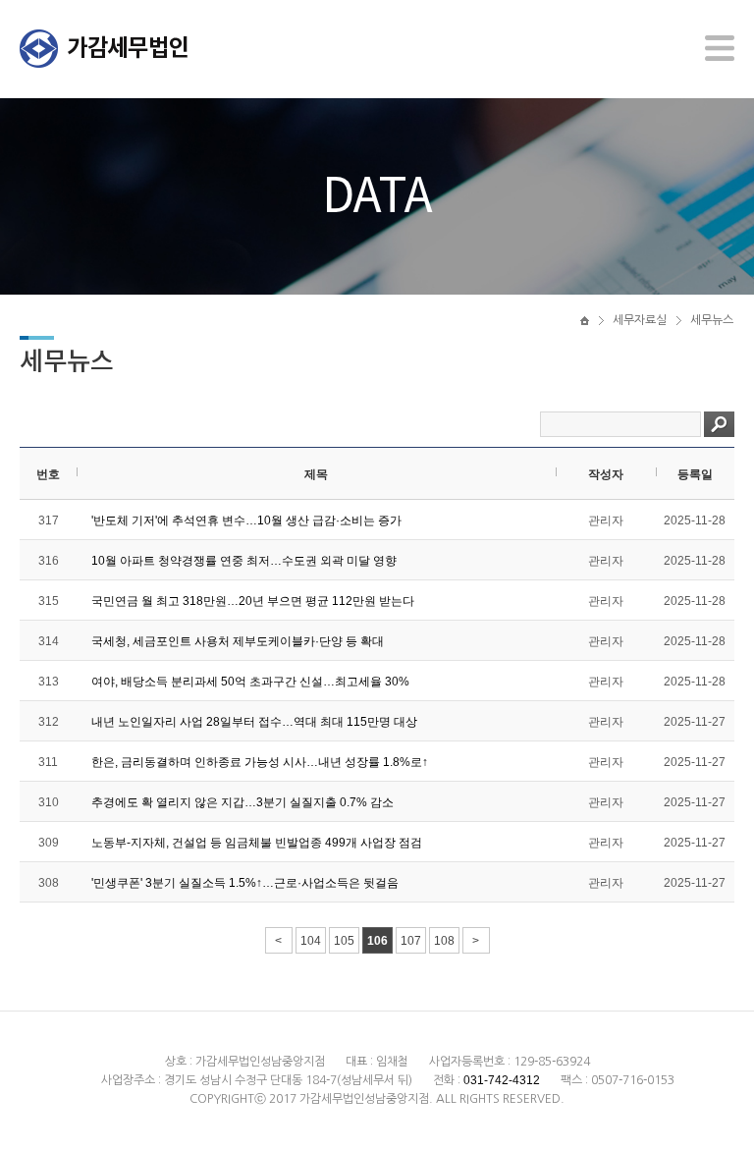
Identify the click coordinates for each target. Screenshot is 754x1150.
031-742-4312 (501, 1080)
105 (344, 941)
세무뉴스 (711, 320)
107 (411, 941)
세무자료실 (640, 320)
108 (444, 941)
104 (310, 941)
